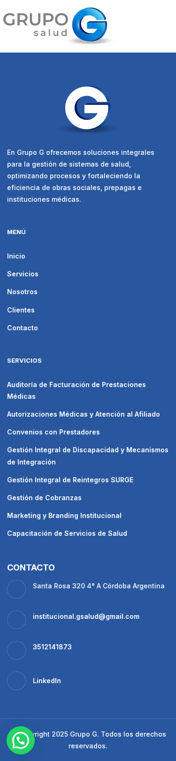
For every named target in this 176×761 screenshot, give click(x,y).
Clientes (21, 310)
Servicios (22, 274)
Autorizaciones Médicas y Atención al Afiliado (83, 414)
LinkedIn (47, 681)
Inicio (16, 256)
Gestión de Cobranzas (44, 498)
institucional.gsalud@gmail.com (86, 616)
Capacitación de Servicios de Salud (67, 533)
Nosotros (22, 292)
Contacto (22, 328)
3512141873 (52, 647)
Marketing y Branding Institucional (64, 515)
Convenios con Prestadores (53, 432)
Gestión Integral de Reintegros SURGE (70, 480)
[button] (21, 740)
